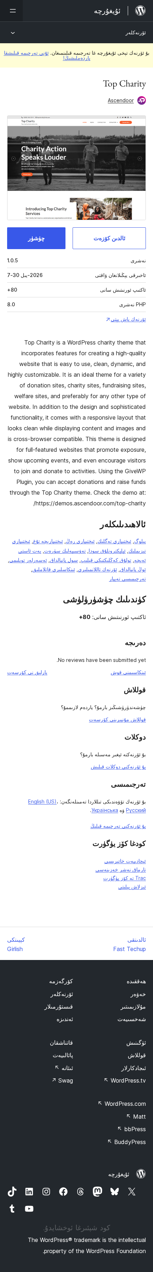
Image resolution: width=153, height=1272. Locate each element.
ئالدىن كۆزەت (109, 238)
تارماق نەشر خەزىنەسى (120, 869)
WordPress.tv (125, 1080)
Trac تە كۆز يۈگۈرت (124, 878)
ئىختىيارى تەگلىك (114, 541)
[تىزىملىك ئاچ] (11, 10)
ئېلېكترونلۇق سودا (107, 551)
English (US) (42, 801)
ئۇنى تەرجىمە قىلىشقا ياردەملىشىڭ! (47, 55)
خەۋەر (138, 994)
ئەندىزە (65, 1019)
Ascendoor (121, 100)
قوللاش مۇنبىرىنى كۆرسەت (117, 719)
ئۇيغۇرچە (118, 1174)
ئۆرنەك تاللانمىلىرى (97, 569)
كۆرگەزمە (61, 981)
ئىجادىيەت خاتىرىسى (125, 861)
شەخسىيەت (131, 1019)
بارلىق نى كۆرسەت (27, 672)
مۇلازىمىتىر (133, 1006)
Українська (104, 810)
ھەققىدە (136, 981)
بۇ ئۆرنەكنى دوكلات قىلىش (118, 766)
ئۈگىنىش (136, 1042)
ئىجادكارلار (133, 1067)
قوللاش (137, 1055)
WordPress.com (121, 1103)
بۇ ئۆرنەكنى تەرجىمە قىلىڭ (118, 826)
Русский (136, 810)
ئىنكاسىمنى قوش (128, 672)
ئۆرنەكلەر (136, 32)
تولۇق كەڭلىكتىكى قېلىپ (106, 560)
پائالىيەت (63, 1055)
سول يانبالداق (64, 560)
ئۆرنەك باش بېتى (128, 319)
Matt (136, 1116)
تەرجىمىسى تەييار (127, 578)
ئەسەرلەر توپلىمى (28, 560)
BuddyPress (126, 1141)
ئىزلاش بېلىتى (132, 887)
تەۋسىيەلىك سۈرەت (65, 551)
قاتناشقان (61, 1042)
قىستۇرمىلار (58, 1006)
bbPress (131, 1129)
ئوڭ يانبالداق (133, 569)
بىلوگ (140, 541)
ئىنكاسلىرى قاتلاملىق (53, 569)
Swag (62, 1080)
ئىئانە (63, 1067)
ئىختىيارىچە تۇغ (48, 541)
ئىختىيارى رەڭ (80, 541)
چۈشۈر (36, 238)
